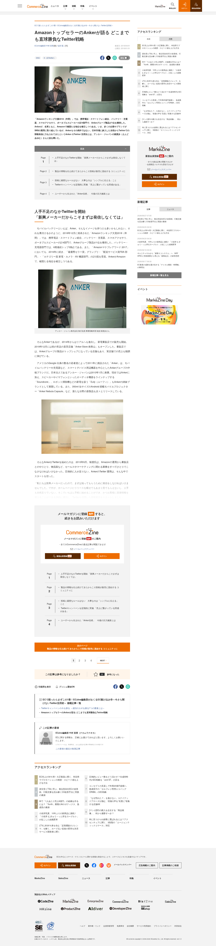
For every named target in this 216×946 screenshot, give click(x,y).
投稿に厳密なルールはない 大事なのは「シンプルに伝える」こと (86, 180)
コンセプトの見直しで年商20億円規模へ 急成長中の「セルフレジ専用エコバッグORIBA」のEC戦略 (109, 788)
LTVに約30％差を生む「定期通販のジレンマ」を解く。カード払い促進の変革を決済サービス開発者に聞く (58, 828)
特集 (82, 5)
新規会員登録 (64, 556)
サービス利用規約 (144, 926)
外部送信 (177, 926)
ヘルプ (82, 926)
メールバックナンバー (84, 548)
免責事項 (120, 926)
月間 (170, 39)
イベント (93, 5)
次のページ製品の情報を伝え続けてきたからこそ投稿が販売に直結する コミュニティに (82, 647)
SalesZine (63, 878)
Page (43, 171)
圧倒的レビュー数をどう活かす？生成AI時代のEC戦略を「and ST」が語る (108, 778)
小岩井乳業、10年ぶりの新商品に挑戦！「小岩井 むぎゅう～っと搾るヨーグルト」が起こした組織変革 (59, 816)
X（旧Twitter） (49, 58)
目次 (82, 148)
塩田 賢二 (61, 45)
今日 (148, 39)
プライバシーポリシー (162, 926)
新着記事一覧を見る (159, 275)
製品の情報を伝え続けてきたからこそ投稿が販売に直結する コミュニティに (90, 171)
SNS (38, 58)
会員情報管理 (108, 926)
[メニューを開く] (20, 6)
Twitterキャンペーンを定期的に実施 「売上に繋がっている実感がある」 (88, 184)
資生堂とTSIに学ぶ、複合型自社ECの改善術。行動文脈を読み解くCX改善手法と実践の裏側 (59, 791)
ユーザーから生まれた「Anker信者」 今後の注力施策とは (82, 193)
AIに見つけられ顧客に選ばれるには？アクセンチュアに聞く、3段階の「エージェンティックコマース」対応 (109, 822)
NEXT (102, 660)
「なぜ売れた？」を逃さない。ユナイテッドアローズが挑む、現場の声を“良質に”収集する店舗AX (109, 801)
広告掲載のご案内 (147, 865)
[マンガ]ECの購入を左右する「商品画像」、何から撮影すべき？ (106, 812)
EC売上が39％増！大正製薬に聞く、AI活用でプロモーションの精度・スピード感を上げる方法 (59, 779)
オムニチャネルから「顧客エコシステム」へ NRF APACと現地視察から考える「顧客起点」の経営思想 (158, 254)
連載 (74, 5)
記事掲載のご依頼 (170, 865)
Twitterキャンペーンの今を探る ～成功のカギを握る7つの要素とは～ (73, 708)
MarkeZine (40, 878)
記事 (65, 5)
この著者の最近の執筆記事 (68, 748)
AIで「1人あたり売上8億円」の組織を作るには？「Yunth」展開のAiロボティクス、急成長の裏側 (59, 804)
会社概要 (130, 926)
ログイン (103, 556)
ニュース (55, 5)
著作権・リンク (94, 926)
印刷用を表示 (44, 686)
